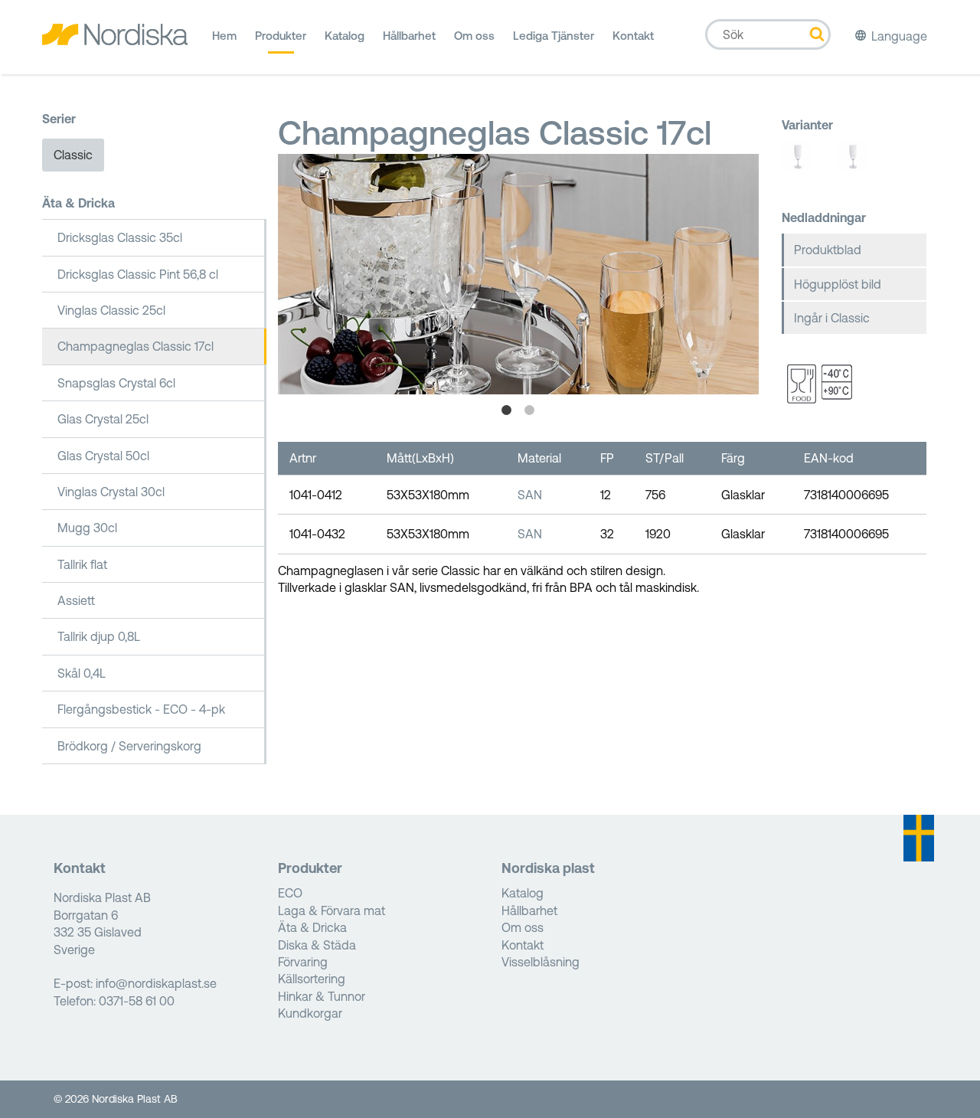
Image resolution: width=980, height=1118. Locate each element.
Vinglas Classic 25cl (111, 310)
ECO (290, 893)
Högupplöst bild (837, 284)
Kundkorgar (310, 1013)
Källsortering (311, 979)
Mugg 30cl (87, 527)
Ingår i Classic (832, 318)
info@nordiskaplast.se (156, 983)
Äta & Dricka (78, 203)
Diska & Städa (317, 945)
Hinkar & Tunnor (321, 996)
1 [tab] (506, 410)
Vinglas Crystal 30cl (111, 492)
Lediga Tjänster (553, 35)
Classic (73, 155)
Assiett (76, 600)
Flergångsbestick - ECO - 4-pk (141, 709)
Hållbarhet (409, 35)
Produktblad (827, 250)
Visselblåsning (540, 962)
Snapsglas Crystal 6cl (116, 383)
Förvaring (303, 962)
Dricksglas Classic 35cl (119, 237)
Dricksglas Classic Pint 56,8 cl (137, 274)
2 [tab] (529, 410)
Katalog (344, 35)
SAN (530, 495)
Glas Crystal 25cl (103, 419)
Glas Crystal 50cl (103, 456)
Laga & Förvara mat (331, 910)
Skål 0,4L (81, 673)
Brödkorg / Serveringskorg (129, 746)
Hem (224, 35)
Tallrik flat (82, 564)
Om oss (474, 35)
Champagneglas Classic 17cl (135, 346)
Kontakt (633, 35)
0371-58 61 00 (137, 1001)
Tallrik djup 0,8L (98, 636)
